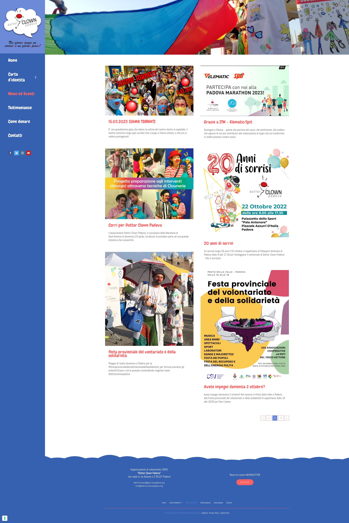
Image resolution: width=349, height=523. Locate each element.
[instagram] (22, 153)
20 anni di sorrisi (218, 243)
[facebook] (10, 153)
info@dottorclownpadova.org (149, 485)
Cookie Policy (224, 513)
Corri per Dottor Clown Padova (135, 225)
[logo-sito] (22, 3)
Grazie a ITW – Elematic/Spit (228, 122)
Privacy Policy (214, 513)
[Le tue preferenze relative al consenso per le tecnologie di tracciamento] (4, 518)
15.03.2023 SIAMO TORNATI (132, 121)
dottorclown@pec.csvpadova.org (149, 482)
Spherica (205, 513)
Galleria (149, 90)
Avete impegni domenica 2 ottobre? (234, 387)
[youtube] (28, 153)
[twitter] (16, 153)
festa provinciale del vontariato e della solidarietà (142, 353)
